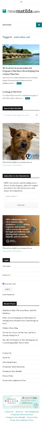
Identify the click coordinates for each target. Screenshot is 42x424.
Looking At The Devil (12, 92)
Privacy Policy (8, 376)
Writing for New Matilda (12, 371)
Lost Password (8, 294)
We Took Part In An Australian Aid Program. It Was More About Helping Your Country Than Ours (21, 71)
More (19, 83)
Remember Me (10, 284)
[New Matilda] (21, 11)
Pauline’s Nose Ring (10, 328)
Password (6, 275)
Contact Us (7, 353)
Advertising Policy (10, 362)
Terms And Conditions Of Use (14, 380)
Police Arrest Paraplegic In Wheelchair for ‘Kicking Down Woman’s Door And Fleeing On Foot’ (20, 320)
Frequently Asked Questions (14, 367)
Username (7, 266)
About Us (6, 358)
